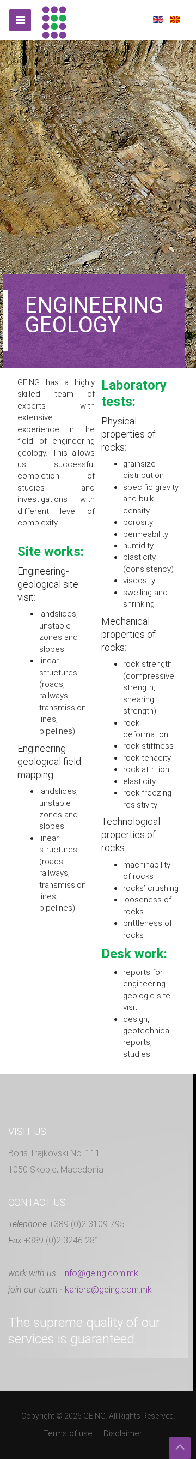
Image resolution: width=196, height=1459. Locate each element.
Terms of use (68, 1433)
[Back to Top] (180, 1448)
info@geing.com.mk (100, 1273)
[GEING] (54, 20)
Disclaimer (122, 1433)
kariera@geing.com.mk (108, 1289)
